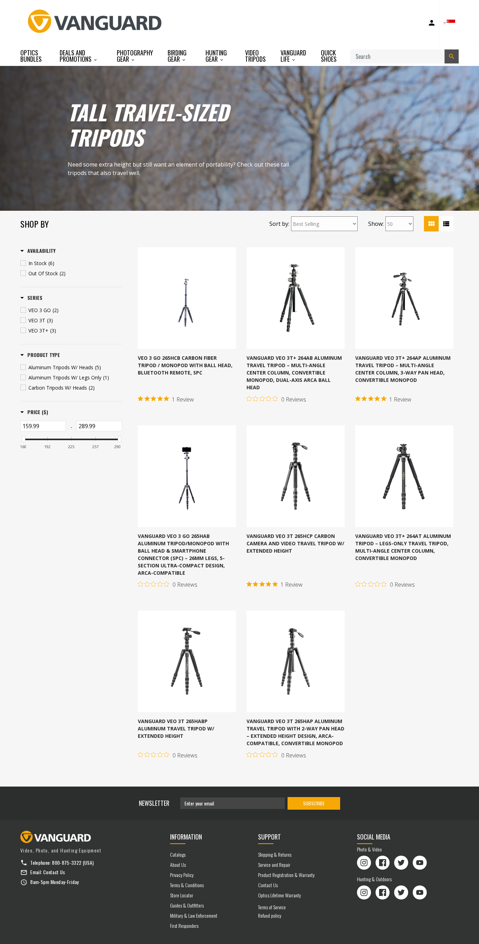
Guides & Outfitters (187, 905)
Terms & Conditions (187, 885)
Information (186, 836)
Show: (376, 224)
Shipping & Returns (274, 854)
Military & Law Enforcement (193, 915)
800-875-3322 (66, 862)
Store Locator (181, 895)
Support (269, 836)
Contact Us (54, 872)
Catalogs (177, 854)
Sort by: (279, 224)
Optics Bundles (31, 55)
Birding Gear (177, 55)
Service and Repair (274, 864)
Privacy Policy (182, 874)
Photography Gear (135, 55)
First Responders (184, 925)
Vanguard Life (293, 55)
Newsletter (154, 803)
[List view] (446, 223)
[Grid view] (431, 223)
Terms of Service (272, 907)
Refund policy (269, 915)
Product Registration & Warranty (286, 874)
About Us (178, 864)
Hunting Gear (216, 55)
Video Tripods (255, 55)
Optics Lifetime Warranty (279, 895)
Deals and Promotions (76, 55)
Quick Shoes (329, 55)
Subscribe (314, 803)
